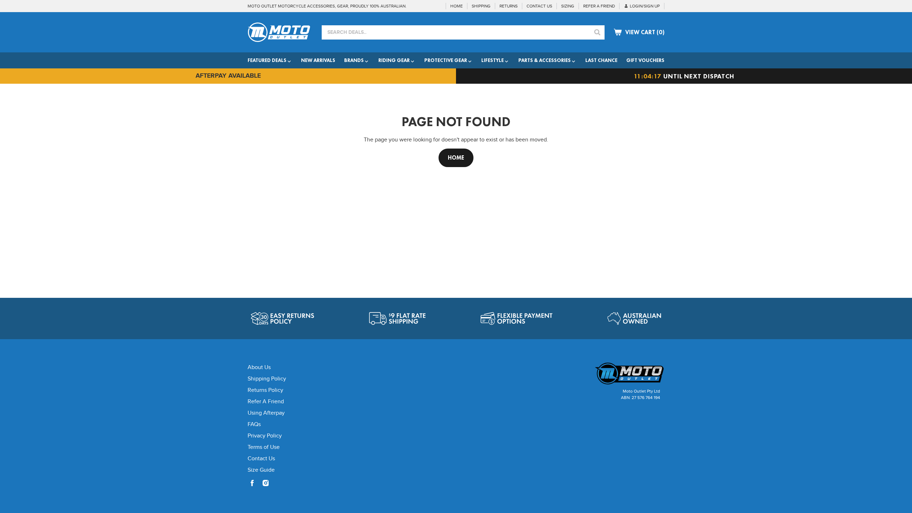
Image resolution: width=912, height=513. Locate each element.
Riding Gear (394, 60)
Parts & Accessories (544, 60)
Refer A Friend (266, 401)
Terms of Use (264, 447)
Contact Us (261, 458)
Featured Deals (267, 60)
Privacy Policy (265, 435)
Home (456, 157)
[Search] (597, 32)
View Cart (644, 32)
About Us (259, 367)
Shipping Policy (267, 378)
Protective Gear (445, 60)
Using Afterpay (266, 413)
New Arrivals (318, 60)
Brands (354, 60)
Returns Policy (265, 390)
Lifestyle (492, 60)
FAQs (254, 424)
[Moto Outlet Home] (615, 373)
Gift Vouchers (645, 60)
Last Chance (601, 60)
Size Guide (261, 470)
